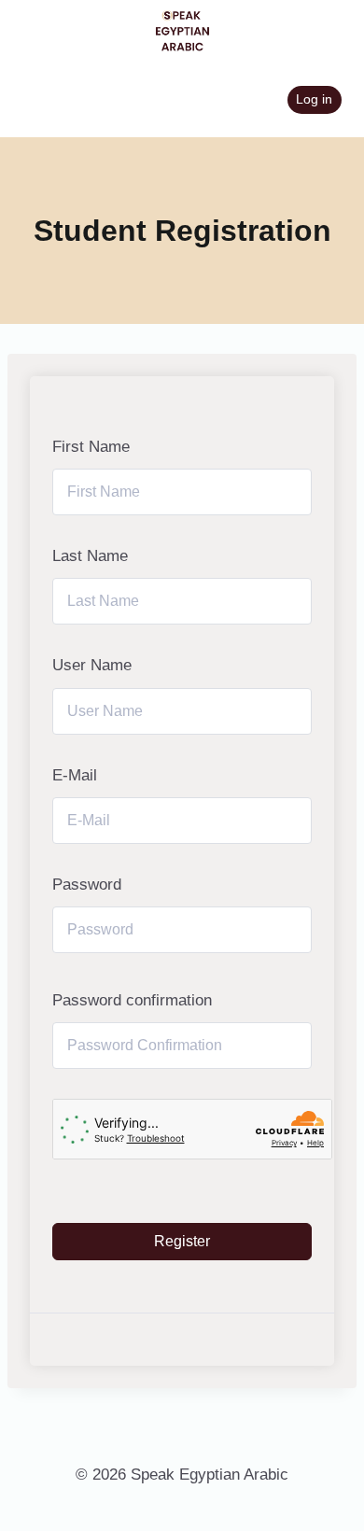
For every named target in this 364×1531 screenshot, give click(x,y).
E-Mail (74, 775)
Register (182, 1241)
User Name (92, 665)
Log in (314, 99)
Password (86, 884)
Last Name (90, 556)
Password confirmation (132, 1000)
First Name (91, 447)
